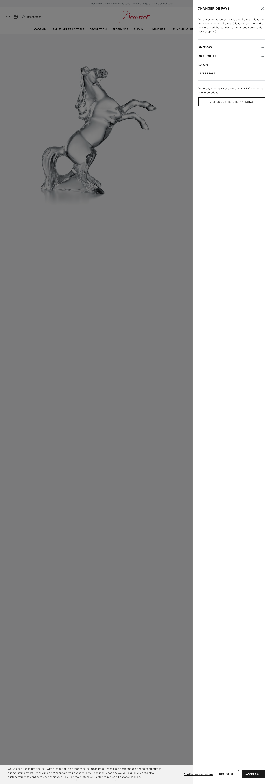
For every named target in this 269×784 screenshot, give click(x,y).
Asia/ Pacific (207, 55)
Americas (205, 47)
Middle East (206, 73)
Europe (203, 64)
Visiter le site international (232, 101)
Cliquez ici (258, 19)
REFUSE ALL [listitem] (227, 774)
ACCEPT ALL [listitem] (253, 774)
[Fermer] (262, 9)
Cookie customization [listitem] (198, 774)
